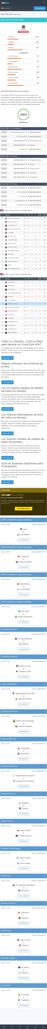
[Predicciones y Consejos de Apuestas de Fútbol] (6, 2)
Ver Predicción (23, 540)
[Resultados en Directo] (35, 1027)
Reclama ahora (23, 508)
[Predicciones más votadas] (27, 1027)
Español (7, 8)
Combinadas (39, 8)
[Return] (4, 1027)
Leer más (6, 358)
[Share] (43, 1027)
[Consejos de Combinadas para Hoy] (20, 1027)
